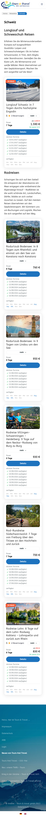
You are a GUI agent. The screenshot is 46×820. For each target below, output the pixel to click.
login (4, 747)
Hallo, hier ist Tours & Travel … (16, 720)
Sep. (7, 306)
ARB (3, 740)
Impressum (7, 726)
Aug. (35, 304)
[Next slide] (35, 90)
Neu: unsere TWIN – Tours (13, 767)
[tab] (18, 99)
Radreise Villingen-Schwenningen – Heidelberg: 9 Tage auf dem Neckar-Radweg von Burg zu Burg (22, 439)
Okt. (12, 306)
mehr (32, 116)
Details (23, 132)
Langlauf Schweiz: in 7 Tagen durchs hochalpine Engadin (21, 108)
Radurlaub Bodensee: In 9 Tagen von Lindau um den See (22, 344)
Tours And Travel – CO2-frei (14, 761)
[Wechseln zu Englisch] (25, 814)
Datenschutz (7, 733)
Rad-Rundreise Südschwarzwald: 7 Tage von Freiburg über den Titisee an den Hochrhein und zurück (21, 537)
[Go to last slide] (11, 90)
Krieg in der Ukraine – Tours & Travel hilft (20, 774)
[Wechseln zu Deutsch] (21, 814)
